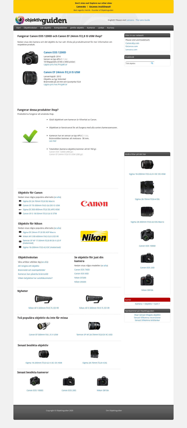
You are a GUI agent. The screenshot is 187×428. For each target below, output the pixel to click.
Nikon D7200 (80, 277)
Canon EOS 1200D (55, 52)
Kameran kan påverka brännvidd (33, 274)
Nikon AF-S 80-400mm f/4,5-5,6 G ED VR (41, 236)
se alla (57, 197)
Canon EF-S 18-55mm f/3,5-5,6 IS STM (40, 213)
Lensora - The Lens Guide (138, 20)
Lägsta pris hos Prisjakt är (56, 64)
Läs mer (52, 141)
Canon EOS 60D (81, 273)
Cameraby (81, 6)
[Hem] (41, 24)
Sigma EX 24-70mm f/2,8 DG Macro (38, 201)
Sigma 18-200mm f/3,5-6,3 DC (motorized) (42, 247)
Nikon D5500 (80, 281)
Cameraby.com (132, 43)
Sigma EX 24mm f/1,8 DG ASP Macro (39, 232)
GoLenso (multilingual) (100, 6)
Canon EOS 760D (82, 269)
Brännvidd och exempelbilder (31, 270)
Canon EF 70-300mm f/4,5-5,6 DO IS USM (41, 205)
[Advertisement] (67, 97)
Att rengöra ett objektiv (28, 266)
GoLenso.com (132, 46)
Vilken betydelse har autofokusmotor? (35, 278)
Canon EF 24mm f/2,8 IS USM (62, 72)
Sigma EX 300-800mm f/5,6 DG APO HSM (41, 209)
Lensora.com (131, 49)
